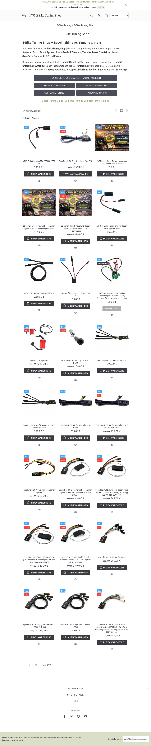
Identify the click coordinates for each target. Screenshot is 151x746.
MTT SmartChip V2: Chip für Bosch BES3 (75, 361)
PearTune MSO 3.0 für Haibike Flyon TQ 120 (75, 162)
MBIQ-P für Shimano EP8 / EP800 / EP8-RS (39, 162)
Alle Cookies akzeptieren (135, 739)
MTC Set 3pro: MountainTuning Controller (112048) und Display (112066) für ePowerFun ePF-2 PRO (112, 295)
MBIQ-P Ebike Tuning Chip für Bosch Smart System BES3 (112, 227)
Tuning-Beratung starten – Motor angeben (75, 78)
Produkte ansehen (54, 85)
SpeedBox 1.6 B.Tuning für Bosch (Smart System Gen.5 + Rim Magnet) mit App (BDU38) (75, 559)
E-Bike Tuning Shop (45, 15)
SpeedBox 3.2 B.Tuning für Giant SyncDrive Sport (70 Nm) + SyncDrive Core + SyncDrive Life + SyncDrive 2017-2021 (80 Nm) (112, 628)
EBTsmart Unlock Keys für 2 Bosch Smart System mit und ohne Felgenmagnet (75, 228)
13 (36, 665)
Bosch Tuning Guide (52, 100)
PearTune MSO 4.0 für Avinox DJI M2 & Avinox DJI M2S (39, 426)
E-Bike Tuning (64, 25)
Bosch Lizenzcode (96, 85)
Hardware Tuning (97, 93)
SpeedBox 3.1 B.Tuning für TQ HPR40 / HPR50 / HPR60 (39, 625)
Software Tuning (54, 93)
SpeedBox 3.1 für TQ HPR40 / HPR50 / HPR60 (75, 625)
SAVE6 (101, 7)
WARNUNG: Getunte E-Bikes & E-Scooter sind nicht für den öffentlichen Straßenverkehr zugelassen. (77, 3)
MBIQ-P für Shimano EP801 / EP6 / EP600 (75, 294)
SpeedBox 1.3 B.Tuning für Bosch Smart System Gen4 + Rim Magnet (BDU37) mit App (75, 492)
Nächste (46, 665)
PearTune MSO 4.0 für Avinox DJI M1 (112, 360)
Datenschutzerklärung (12, 740)
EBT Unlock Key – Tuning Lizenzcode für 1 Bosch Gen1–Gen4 (111, 162)
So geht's (69, 100)
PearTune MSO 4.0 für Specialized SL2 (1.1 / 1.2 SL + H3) (112, 426)
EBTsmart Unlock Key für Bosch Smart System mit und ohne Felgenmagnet (39, 227)
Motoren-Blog (102, 100)
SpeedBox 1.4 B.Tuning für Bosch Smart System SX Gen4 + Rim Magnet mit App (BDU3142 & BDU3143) (111, 492)
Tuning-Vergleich (84, 100)
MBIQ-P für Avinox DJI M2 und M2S (39, 293)
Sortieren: (26, 118)
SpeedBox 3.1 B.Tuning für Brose (111, 557)
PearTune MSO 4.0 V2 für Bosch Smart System (39, 491)
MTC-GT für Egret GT (39, 360)
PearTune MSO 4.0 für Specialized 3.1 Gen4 (75, 426)
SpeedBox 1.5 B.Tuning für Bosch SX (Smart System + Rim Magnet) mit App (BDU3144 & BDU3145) (39, 559)
